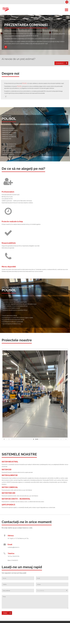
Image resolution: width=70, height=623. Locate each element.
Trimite (5, 613)
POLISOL (24, 83)
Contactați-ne (59, 63)
